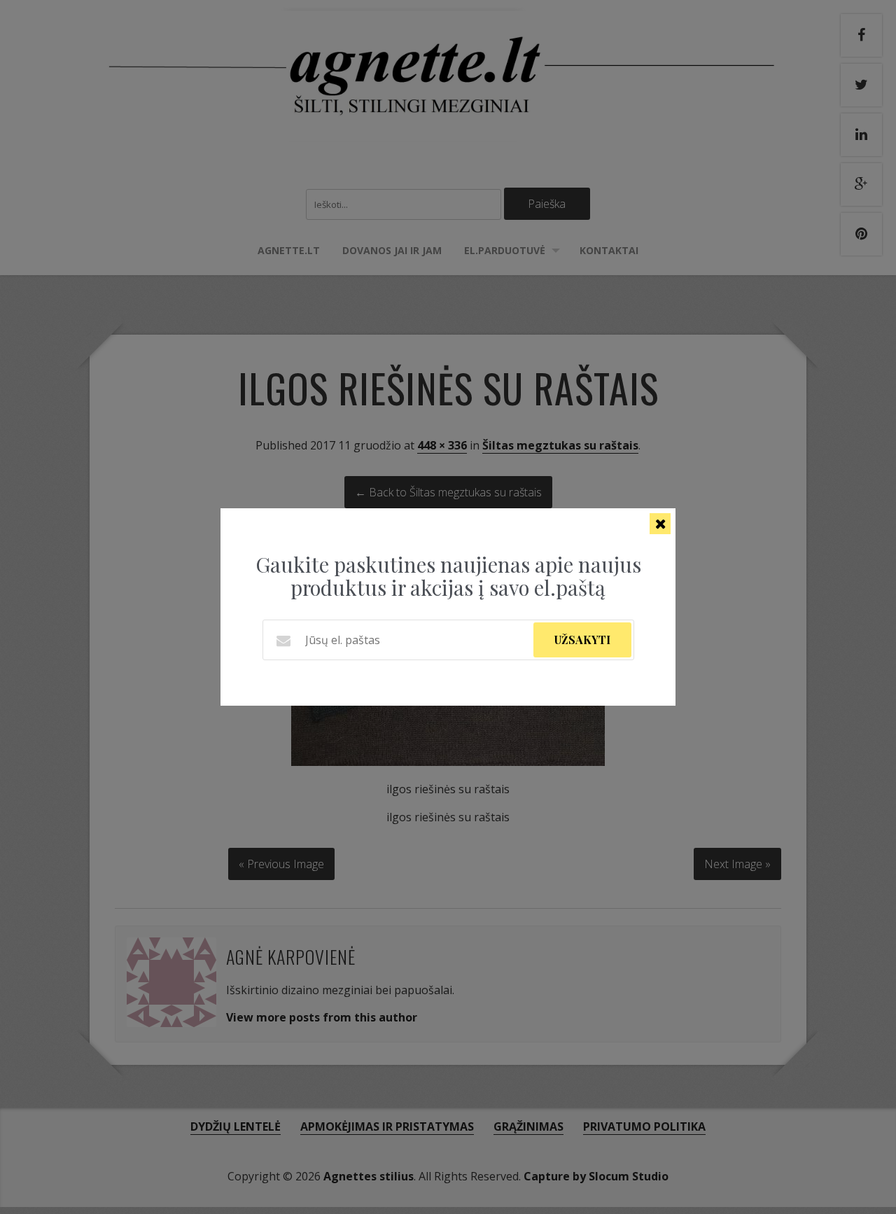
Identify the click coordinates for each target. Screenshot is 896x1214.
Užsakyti (582, 639)
